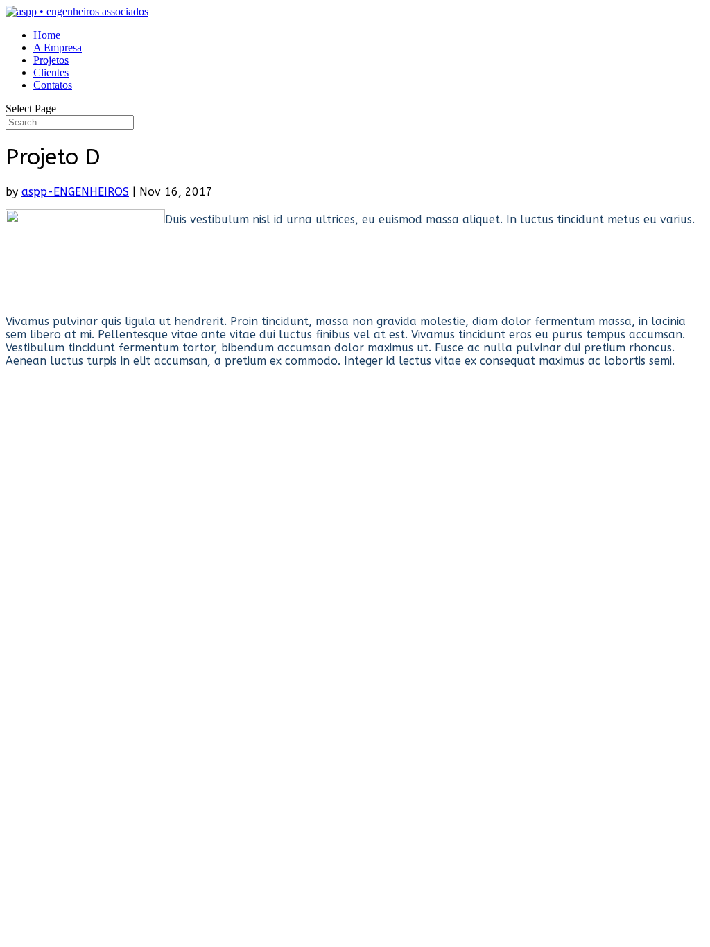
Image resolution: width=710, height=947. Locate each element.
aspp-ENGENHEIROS (75, 191)
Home (46, 35)
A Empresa (57, 47)
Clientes (51, 72)
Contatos (52, 85)
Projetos (51, 60)
